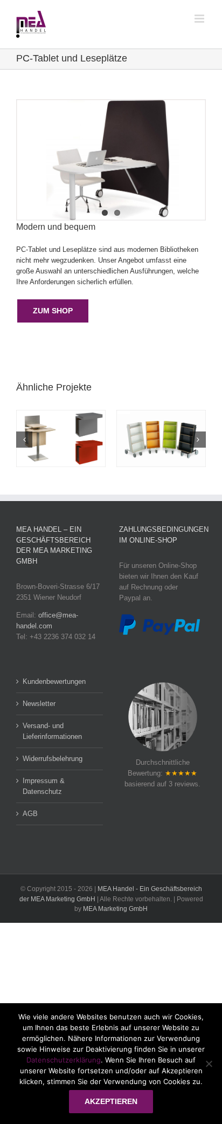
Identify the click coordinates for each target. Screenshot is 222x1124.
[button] (24, 439)
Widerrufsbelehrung (52, 759)
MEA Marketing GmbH (115, 909)
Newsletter (39, 704)
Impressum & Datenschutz (44, 786)
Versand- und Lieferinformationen (52, 731)
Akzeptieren (111, 1101)
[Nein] (208, 1063)
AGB (30, 814)
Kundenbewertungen (54, 681)
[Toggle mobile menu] (200, 18)
